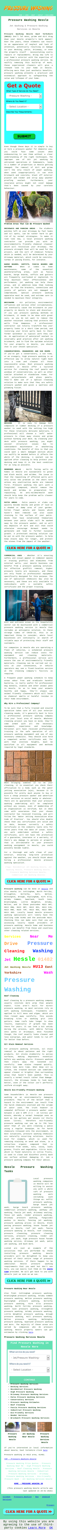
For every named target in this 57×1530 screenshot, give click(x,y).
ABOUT (33, 15)
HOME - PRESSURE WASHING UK (28, 1484)
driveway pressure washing (20, 1218)
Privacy (50, 1505)
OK (51, 1527)
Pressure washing (22, 485)
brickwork (9, 342)
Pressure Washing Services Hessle (24, 1337)
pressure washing (30, 60)
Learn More (37, 1527)
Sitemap (6, 1497)
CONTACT (40, 15)
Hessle (44, 889)
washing (29, 282)
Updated (46, 1497)
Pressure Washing (23, 1497)
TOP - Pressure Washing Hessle (20, 1459)
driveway (32, 231)
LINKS (27, 15)
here (31, 1332)
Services (7, 1499)
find (13, 1293)
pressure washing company (17, 1160)
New (37, 1497)
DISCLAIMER (49, 15)
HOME (20, 15)
